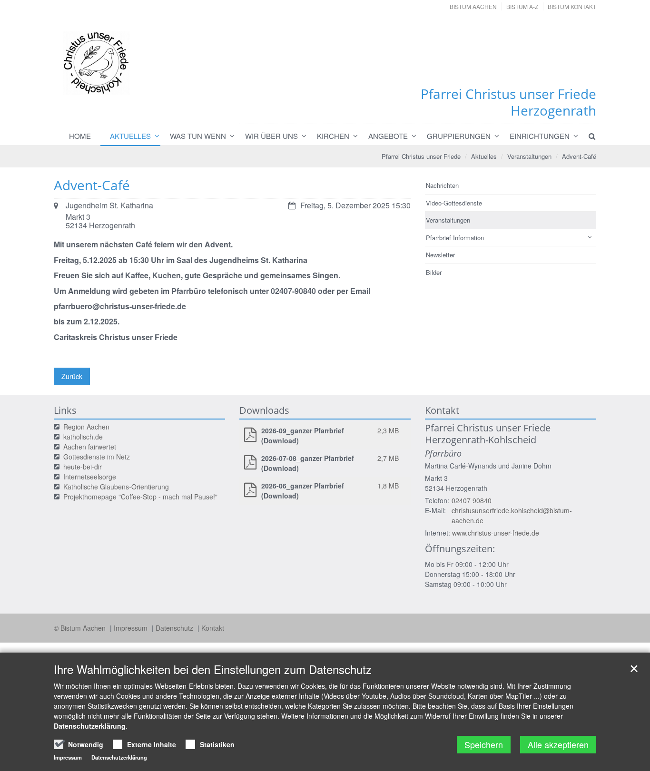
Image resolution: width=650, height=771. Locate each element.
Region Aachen (86, 426)
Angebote (388, 136)
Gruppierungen (459, 136)
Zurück (71, 376)
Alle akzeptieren (558, 744)
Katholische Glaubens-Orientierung (116, 486)
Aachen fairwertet (89, 446)
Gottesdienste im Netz (96, 456)
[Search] (587, 136)
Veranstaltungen (529, 156)
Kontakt (212, 628)
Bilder (434, 272)
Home (80, 136)
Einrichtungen (540, 136)
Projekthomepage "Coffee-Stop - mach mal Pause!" (140, 496)
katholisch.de (83, 436)
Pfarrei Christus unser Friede (421, 156)
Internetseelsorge (89, 476)
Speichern (483, 744)
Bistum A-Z (522, 6)
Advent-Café (579, 156)
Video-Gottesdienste (454, 202)
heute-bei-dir (82, 466)
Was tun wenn (198, 136)
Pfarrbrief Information (455, 237)
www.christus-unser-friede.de (495, 532)
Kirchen (333, 136)
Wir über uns (271, 136)
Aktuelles (130, 136)
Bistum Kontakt (572, 6)
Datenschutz (175, 628)
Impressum (131, 628)
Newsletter (440, 254)
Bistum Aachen (473, 6)
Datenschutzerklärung (90, 726)
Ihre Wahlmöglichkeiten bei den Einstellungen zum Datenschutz (213, 669)
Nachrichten (442, 185)
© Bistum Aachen (81, 628)
